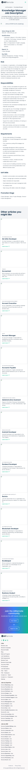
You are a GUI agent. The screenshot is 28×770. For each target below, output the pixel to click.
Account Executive (9, 303)
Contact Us (10, 765)
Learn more (5, 246)
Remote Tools (4, 660)
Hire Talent (14, 620)
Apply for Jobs (14, 628)
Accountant (6, 271)
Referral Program (5, 654)
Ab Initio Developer (9, 239)
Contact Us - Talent (6, 675)
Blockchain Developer (10, 528)
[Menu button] (25, 2)
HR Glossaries (4, 666)
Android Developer (9, 432)
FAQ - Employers (5, 672)
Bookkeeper (6, 560)
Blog (2, 652)
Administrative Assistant (11, 400)
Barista (5, 496)
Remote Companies (6, 647)
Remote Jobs (4, 645)
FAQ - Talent (4, 670)
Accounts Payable (9, 367)
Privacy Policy (18, 765)
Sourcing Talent (5, 664)
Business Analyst (8, 593)
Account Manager (9, 335)
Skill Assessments (5, 658)
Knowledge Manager (18, 7)
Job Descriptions (9, 7)
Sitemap (3, 679)
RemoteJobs (7, 685)
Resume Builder (5, 649)
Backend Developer (9, 464)
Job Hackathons (5, 656)
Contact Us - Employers (7, 677)
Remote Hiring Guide (6, 662)
